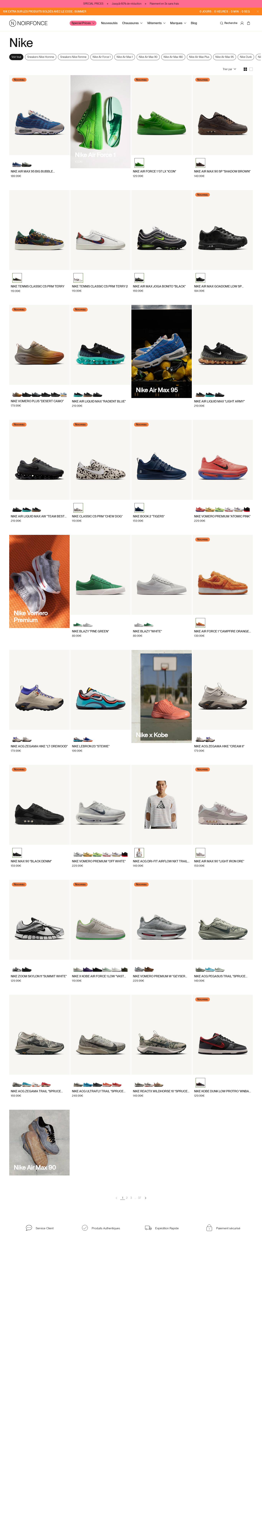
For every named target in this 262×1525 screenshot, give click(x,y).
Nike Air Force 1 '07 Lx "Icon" (154, 171)
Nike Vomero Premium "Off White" (99, 861)
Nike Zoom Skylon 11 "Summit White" (39, 976)
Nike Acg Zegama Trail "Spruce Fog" (36, 1091)
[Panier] (249, 23)
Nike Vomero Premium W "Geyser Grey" (159, 976)
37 (139, 1198)
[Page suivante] (145, 1198)
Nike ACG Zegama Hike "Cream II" (219, 746)
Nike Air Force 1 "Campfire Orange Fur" (221, 631)
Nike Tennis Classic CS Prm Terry (37, 286)
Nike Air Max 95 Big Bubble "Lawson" (32, 171)
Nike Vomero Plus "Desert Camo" (37, 401)
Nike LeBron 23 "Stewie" (91, 746)
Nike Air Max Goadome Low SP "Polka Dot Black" (218, 286)
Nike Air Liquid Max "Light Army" (219, 401)
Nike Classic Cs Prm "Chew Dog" (97, 516)
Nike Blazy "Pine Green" (90, 631)
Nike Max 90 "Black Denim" (31, 861)
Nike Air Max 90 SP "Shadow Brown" (222, 171)
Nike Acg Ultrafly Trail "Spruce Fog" (98, 1091)
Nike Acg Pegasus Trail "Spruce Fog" (220, 976)
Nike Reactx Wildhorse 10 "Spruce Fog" (160, 1091)
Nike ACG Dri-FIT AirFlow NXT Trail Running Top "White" (160, 861)
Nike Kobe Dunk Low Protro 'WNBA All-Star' (221, 1091)
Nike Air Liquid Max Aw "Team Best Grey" (38, 516)
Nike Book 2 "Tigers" (149, 516)
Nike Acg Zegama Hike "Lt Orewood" (39, 746)
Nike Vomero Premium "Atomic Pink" (222, 516)
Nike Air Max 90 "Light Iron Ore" (219, 861)
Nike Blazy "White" (147, 631)
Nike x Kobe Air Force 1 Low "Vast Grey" (98, 976)
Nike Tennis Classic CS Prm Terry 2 (100, 286)
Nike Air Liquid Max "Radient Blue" (99, 401)
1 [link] (122, 1198)
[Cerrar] (258, 11)
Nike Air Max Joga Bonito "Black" (159, 286)
